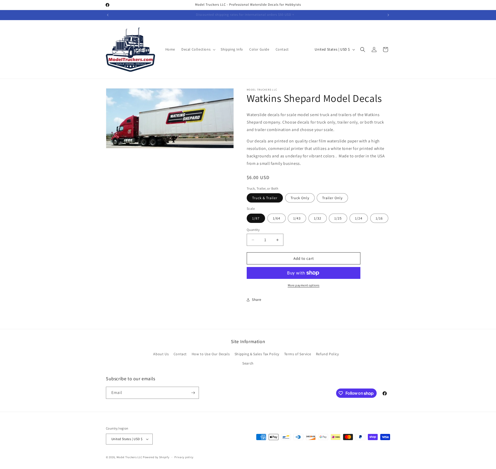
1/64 (276, 218)
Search (248, 363)
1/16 (379, 218)
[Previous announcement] (107, 15)
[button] (198, 49)
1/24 (358, 218)
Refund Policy (327, 354)
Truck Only (300, 198)
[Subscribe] (193, 393)
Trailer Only (332, 198)
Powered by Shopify (156, 457)
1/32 (317, 218)
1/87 (256, 218)
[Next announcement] (388, 15)
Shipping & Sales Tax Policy (257, 354)
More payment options (304, 285)
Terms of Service (297, 354)
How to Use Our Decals (211, 354)
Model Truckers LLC (129, 457)
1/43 (297, 218)
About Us (161, 354)
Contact (180, 354)
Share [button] (256, 299)
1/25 (338, 218)
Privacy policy (183, 457)
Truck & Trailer (264, 198)
